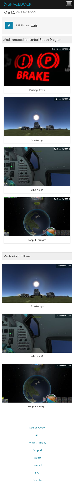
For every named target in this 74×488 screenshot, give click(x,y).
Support (37, 450)
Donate (37, 480)
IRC (37, 472)
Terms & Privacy (37, 442)
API (37, 435)
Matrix (37, 457)
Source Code (37, 427)
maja (34, 25)
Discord (37, 465)
